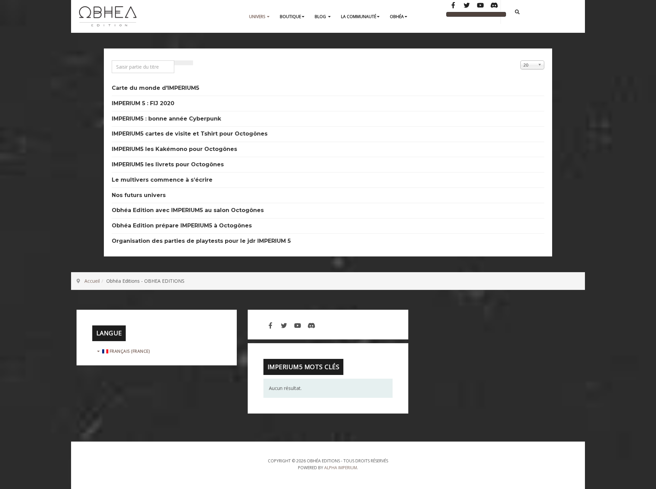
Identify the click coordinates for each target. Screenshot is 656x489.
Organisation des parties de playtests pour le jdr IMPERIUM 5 (201, 241)
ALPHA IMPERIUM (340, 468)
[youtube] (297, 325)
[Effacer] (188, 62)
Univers (257, 16)
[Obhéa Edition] (108, 16)
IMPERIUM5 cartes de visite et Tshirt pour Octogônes (190, 133)
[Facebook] (453, 6)
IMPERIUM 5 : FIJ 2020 (143, 103)
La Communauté (358, 16)
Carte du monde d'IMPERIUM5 (155, 88)
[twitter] (284, 325)
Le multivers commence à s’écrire (162, 180)
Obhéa (397, 16)
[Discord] (494, 6)
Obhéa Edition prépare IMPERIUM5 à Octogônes (182, 225)
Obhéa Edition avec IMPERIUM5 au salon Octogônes (188, 210)
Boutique (290, 16)
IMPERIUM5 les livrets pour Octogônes (168, 164)
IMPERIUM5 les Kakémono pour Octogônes (174, 149)
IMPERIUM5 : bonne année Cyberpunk (166, 118)
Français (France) (129, 351)
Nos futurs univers (139, 195)
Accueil (92, 281)
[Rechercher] (179, 62)
